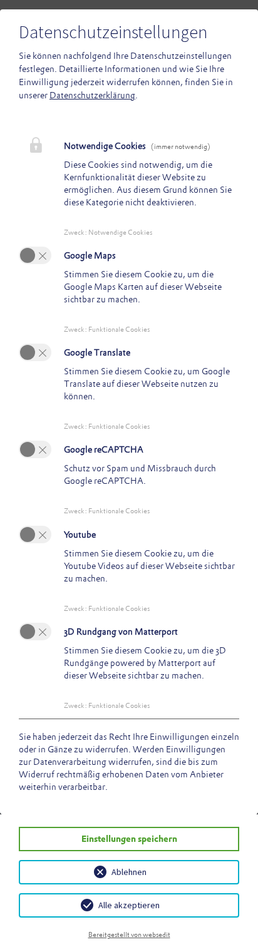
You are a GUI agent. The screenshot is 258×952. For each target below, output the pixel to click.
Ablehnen (129, 872)
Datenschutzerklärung (92, 95)
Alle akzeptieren (129, 905)
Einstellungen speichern (129, 838)
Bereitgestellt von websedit (129, 934)
